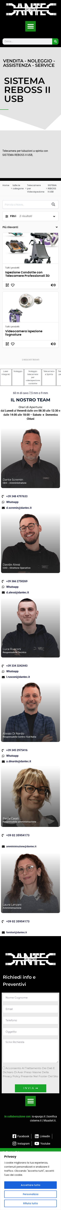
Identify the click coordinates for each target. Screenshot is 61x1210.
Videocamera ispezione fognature (23, 333)
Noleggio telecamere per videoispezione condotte (33, 377)
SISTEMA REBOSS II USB (52, 188)
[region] (30, 1180)
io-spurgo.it (38, 1116)
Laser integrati (6, 372)
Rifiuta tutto (30, 1203)
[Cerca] (55, 41)
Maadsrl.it (50, 1120)
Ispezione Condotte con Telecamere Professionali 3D (27, 274)
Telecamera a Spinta (48, 372)
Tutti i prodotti (12, 267)
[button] (30, 26)
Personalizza (30, 1194)
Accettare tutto (30, 1185)
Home (6, 185)
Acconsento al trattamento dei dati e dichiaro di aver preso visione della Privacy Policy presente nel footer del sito (30, 1072)
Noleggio (18, 371)
